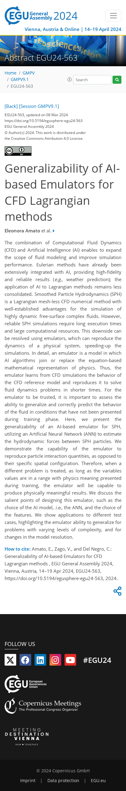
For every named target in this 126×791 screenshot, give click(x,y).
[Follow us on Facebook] (25, 661)
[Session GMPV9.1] (39, 106)
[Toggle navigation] (113, 15)
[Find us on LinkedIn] (40, 661)
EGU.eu (98, 780)
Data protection (63, 780)
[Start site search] (117, 80)
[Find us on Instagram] (55, 661)
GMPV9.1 (20, 79)
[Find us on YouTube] (70, 661)
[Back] (11, 106)
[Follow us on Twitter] (10, 661)
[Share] (116, 593)
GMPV (29, 73)
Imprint (27, 780)
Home (11, 73)
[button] (70, 79)
